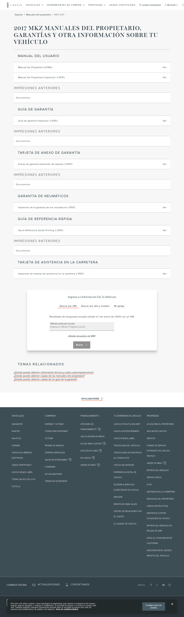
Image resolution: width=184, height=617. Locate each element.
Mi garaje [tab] (119, 306)
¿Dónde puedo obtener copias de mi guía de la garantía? (45, 379)
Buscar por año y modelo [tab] (95, 306)
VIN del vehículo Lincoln (62, 323)
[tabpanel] (92, 332)
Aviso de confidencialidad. (67, 609)
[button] (34, 5)
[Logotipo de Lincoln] (14, 5)
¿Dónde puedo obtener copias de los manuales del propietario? (49, 375)
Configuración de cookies (154, 606)
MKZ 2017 (59, 14)
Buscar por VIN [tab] (68, 306)
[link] (81, 336)
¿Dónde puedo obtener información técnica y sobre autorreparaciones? (54, 372)
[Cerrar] (172, 606)
